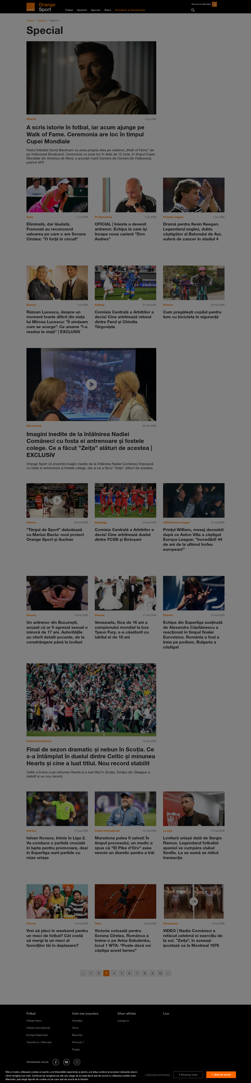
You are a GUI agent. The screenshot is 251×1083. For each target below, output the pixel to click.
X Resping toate (188, 1074)
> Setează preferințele (157, 1074)
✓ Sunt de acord (221, 1074)
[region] (125, 1075)
